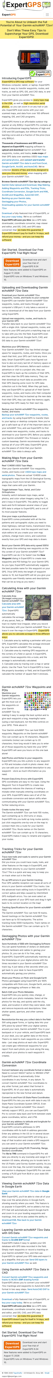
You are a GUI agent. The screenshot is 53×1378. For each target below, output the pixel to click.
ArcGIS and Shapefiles (13, 195)
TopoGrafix (17, 1373)
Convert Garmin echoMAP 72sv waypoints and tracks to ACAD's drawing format (25, 1278)
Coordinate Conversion (13, 191)
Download (7, 213)
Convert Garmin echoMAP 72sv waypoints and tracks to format (25, 1238)
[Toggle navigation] (47, 14)
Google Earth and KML (37, 191)
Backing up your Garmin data (16, 198)
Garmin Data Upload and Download (19, 185)
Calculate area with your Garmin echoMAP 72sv (13, 607)
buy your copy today (12, 216)
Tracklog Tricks (37, 188)
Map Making (44, 185)
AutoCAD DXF (32, 195)
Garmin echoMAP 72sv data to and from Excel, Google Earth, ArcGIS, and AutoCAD (24, 163)
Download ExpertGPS (12, 262)
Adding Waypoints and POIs (15, 188)
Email (47, 1373)
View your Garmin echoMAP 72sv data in (25, 1192)
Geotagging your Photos (14, 201)
